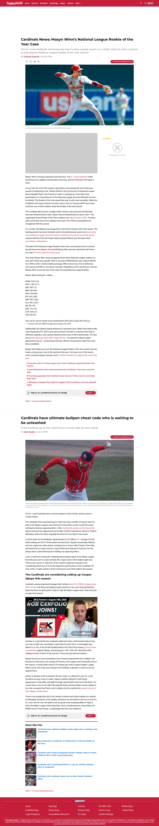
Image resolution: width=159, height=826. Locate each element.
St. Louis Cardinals (79, 177)
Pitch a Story (54, 810)
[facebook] (141, 3)
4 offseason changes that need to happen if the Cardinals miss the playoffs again (61, 383)
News (27, 3)
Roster (62, 3)
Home (27, 401)
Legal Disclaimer (32, 814)
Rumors (35, 3)
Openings (53, 806)
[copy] (38, 61)
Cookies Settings (106, 814)
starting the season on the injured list (78, 528)
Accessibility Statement (59, 814)
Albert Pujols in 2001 (78, 218)
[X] (145, 3)
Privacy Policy (84, 810)
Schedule (44, 3)
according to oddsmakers (36, 241)
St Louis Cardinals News (41, 401)
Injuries (70, 3)
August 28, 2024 (64, 324)
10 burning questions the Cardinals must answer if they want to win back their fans (61, 377)
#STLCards (74, 321)
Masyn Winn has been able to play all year (47, 338)
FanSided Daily (31, 810)
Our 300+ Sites (105, 806)
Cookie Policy (128, 810)
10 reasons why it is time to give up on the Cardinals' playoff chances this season (61, 364)
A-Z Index (82, 814)
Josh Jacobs (29, 432)
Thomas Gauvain (31, 56)
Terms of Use (104, 810)
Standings (54, 3)
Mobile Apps (127, 806)
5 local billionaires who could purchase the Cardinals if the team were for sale (60, 371)
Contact (81, 806)
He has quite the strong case (47, 252)
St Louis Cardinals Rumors (42, 791)
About (28, 806)
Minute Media (13, 820)
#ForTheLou (84, 321)
